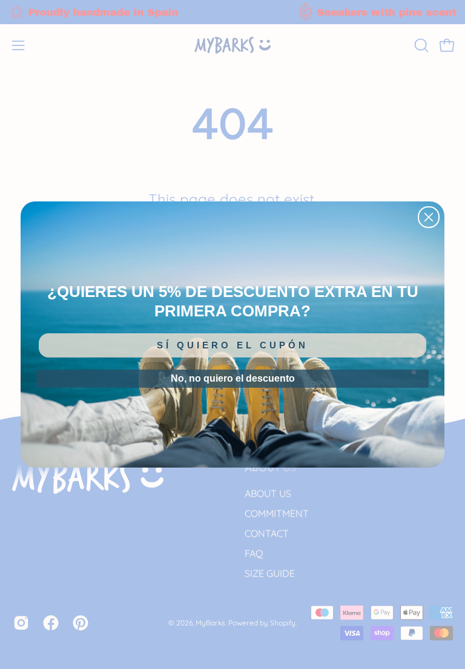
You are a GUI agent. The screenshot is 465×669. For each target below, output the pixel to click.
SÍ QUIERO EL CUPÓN (232, 345)
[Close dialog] (428, 217)
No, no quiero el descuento (233, 378)
